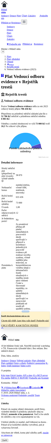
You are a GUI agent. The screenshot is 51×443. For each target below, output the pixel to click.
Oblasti (10, 61)
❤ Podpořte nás (14, 44)
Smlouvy (5, 16)
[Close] (2, 398)
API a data (27, 375)
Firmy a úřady (20, 363)
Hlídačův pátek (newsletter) (13, 390)
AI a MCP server (40, 375)
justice (11, 64)
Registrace (16, 22)
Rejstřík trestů (13, 67)
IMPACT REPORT (20, 378)
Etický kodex (16, 375)
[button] (2, 328)
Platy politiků (7, 363)
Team (37, 395)
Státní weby (25, 365)
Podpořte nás (35, 378)
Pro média (5, 378)
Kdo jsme (5, 375)
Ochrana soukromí (9, 395)
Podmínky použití (26, 395)
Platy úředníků (13, 59)
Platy (19, 16)
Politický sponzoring (36, 363)
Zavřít (4, 440)
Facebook (24, 387)
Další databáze (13, 365)
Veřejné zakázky (24, 360)
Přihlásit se (6, 22)
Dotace (13, 16)
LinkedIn (36, 387)
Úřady (24, 16)
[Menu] (24, 22)
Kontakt (45, 378)
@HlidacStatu (10, 387)
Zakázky (32, 16)
